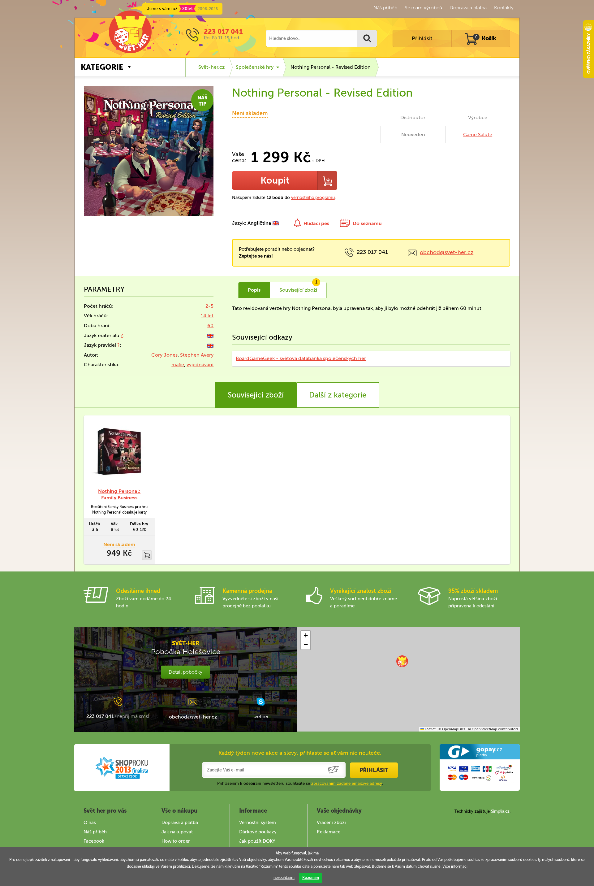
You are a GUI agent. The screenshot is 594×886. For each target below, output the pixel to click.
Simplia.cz (500, 811)
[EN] (210, 335)
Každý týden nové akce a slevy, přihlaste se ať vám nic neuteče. (299, 752)
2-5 (209, 306)
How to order (175, 841)
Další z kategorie (337, 394)
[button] (402, 661)
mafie (177, 364)
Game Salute (477, 134)
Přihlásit (422, 38)
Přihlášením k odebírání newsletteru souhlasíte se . (300, 783)
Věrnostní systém (257, 822)
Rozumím (310, 877)
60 (210, 325)
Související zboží (256, 394)
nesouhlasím (284, 877)
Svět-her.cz (211, 67)
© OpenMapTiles (451, 729)
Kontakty (504, 8)
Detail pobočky (185, 672)
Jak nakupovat (177, 832)
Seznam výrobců (423, 8)
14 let (207, 316)
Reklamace (328, 832)
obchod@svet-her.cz (446, 252)
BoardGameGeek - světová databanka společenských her (301, 358)
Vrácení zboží (331, 822)
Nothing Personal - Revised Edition (331, 67)
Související (298, 287)
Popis (254, 290)
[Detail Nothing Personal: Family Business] (119, 452)
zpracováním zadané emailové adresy (346, 783)
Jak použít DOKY (257, 841)
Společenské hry (254, 67)
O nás (90, 822)
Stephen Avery (196, 355)
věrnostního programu (313, 197)
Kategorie (102, 67)
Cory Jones (164, 355)
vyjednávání (200, 364)
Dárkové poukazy (258, 832)
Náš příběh (385, 8)
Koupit (274, 180)
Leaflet (430, 729)
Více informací (454, 866)
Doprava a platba (468, 8)
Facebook (94, 841)
